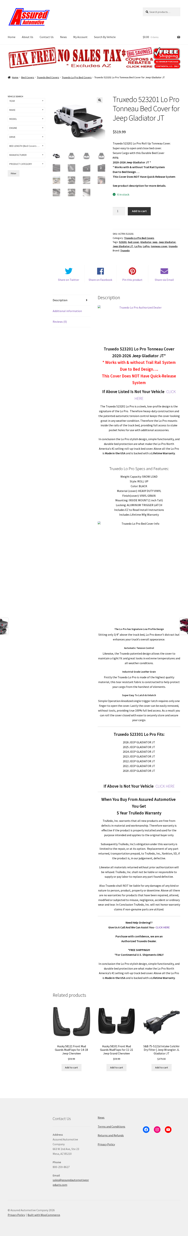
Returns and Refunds (111, 1135)
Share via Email (164, 280)
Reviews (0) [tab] (60, 321)
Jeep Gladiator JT (123, 246)
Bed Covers (27, 77)
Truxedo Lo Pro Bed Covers (77, 77)
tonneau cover (159, 246)
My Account (80, 37)
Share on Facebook (100, 280)
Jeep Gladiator (167, 242)
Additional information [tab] (67, 311)
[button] (100, 100)
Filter (13, 173)
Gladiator (145, 242)
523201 (123, 242)
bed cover (133, 242)
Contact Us (47, 37)
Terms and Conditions (111, 1126)
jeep (155, 242)
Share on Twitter (68, 280)
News (63, 37)
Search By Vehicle (105, 37)
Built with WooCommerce (44, 1215)
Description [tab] (60, 300)
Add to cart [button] (71, 1067)
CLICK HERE (165, 786)
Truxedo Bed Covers (48, 77)
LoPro (146, 246)
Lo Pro (138, 246)
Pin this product (132, 280)
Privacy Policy (106, 1144)
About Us (27, 37)
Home (11, 37)
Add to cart (139, 211)
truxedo (173, 246)
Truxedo (125, 250)
